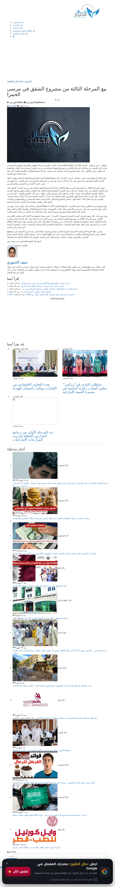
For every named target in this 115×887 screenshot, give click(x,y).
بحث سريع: (11, 851)
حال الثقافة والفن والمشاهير (24, 30)
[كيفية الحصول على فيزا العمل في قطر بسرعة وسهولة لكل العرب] (35, 567)
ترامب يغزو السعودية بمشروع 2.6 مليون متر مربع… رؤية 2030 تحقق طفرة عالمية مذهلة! (50, 814)
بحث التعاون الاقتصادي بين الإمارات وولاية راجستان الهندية (35, 386)
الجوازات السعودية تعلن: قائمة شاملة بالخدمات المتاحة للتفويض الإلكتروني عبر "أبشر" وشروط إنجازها (54, 553)
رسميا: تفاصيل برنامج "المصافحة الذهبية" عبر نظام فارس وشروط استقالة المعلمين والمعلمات (51, 518)
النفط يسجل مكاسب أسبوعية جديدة (29, 291)
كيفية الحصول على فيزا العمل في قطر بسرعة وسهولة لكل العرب (40, 585)
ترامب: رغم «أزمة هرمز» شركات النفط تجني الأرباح (36, 285)
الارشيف (28, 81)
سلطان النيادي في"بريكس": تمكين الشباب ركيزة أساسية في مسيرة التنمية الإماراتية (84, 388)
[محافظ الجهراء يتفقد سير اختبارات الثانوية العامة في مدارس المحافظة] (35, 732)
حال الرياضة (18, 27)
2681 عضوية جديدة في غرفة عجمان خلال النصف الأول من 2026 (41, 294)
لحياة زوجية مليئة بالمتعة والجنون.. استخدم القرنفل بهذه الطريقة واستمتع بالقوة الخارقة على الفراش (54, 782)
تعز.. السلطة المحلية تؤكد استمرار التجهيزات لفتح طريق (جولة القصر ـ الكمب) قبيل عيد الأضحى (52, 685)
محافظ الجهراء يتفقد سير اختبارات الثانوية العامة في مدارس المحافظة (41, 750)
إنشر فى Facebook (35, 102)
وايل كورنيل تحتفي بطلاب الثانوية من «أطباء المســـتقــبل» (37, 847)
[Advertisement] (57, 58)
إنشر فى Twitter (16, 102)
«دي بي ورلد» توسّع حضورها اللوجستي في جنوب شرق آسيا (39, 283)
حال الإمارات (18, 25)
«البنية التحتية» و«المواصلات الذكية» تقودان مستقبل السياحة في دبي (42, 288)
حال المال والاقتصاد (20, 33)
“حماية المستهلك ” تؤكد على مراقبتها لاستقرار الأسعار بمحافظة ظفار (41, 618)
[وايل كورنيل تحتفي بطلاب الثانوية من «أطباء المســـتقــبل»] (35, 829)
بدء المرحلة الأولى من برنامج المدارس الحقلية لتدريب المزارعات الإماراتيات (33, 435)
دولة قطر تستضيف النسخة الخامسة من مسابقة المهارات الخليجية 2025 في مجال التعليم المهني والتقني (55, 717)
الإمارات (47, 196)
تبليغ (11, 105)
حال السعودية (18, 22)
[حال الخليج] (86, 10)
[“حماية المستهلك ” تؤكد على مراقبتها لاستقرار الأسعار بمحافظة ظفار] (35, 600)
